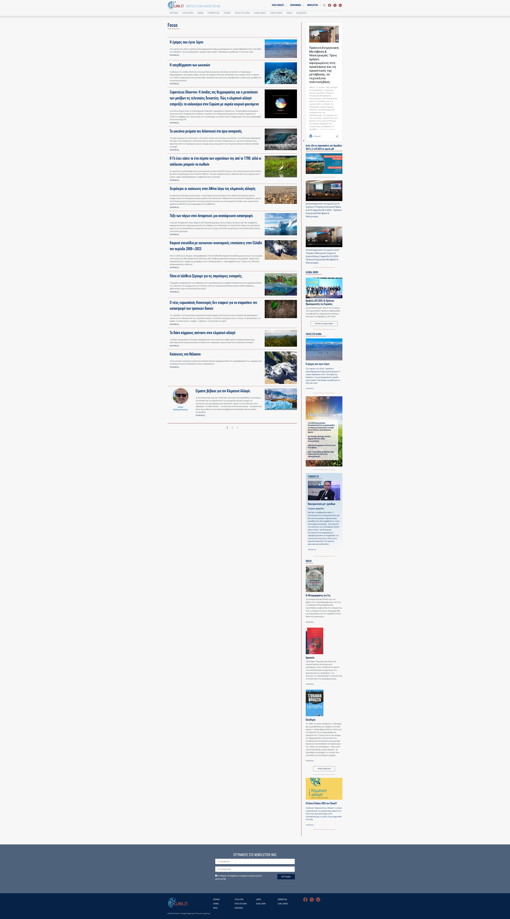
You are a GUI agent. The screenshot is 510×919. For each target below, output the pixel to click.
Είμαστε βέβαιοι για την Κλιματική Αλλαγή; (223, 391)
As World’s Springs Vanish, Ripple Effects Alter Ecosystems (319, 438)
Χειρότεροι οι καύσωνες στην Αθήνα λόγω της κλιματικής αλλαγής (213, 189)
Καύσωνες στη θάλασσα (185, 354)
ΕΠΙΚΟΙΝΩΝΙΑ (295, 5)
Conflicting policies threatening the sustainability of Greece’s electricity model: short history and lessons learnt (321, 427)
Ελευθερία (310, 719)
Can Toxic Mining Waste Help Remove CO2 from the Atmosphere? (321, 454)
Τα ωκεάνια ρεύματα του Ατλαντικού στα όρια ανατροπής (206, 131)
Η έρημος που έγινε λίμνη (186, 42)
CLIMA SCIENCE (276, 13)
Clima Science (283, 904)
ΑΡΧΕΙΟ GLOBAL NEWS (324, 323)
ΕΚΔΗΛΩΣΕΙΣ (301, 13)
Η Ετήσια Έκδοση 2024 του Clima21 (321, 803)
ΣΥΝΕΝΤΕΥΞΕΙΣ (213, 13)
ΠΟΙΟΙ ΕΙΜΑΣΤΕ (278, 5)
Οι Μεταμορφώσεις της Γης (318, 595)
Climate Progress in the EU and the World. (321, 446)
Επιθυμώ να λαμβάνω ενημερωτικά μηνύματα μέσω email (238, 877)
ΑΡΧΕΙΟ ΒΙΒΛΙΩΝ (324, 768)
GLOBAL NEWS (260, 13)
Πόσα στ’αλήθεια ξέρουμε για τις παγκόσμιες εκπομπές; (206, 276)
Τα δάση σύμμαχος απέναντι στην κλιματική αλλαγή (202, 333)
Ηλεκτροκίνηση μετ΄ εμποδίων (321, 504)
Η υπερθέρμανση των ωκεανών (190, 65)
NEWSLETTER (312, 5)
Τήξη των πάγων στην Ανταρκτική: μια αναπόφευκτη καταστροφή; (211, 216)
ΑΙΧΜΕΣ (200, 13)
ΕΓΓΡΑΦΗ (286, 876)
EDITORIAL (174, 13)
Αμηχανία (310, 657)
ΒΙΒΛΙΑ (289, 13)
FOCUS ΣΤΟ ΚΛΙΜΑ (242, 13)
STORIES (227, 13)
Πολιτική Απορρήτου (203, 913)
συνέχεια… (175, 54)
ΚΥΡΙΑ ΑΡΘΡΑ (187, 13)
